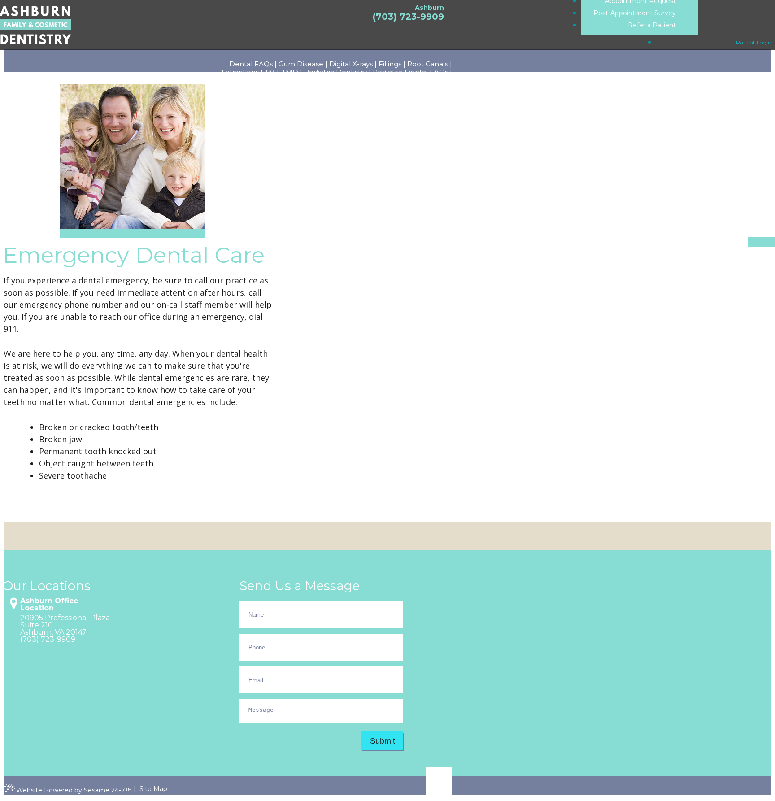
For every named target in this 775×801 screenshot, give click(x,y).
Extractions (240, 72)
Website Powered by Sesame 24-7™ (74, 790)
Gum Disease (301, 64)
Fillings (390, 64)
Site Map (153, 789)
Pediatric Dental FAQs (410, 72)
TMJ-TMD (281, 72)
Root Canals (427, 64)
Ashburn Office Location (49, 604)
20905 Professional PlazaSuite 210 (65, 621)
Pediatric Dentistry (335, 72)
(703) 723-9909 (408, 17)
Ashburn (429, 8)
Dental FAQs (251, 64)
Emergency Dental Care (410, 80)
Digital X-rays (351, 64)
